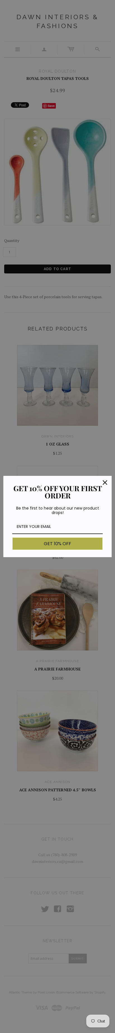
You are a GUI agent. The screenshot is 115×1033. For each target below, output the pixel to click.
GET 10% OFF (57, 543)
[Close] (105, 482)
